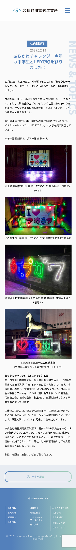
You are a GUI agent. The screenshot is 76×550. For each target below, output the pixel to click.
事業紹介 (34, 507)
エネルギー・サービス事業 (36, 518)
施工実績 (34, 524)
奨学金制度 (57, 517)
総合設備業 (35, 512)
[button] (67, 10)
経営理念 (12, 517)
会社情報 (12, 521)
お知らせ (12, 512)
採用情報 (56, 512)
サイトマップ (58, 527)
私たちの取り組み (60, 507)
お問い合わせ (58, 522)
